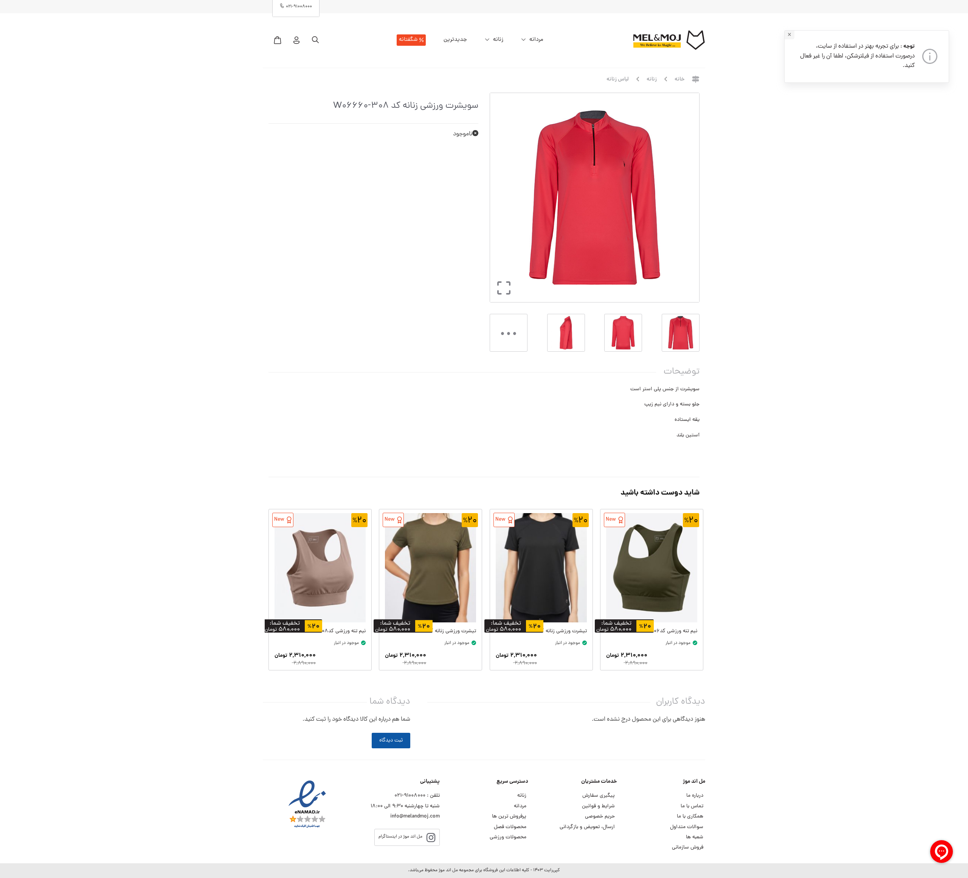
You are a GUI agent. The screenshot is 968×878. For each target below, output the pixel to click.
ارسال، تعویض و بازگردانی (587, 827)
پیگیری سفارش (598, 796)
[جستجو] (315, 40)
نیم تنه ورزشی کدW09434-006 (662, 631)
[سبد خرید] (277, 40)
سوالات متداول (686, 827)
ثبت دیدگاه (391, 741)
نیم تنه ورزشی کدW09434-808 (330, 631)
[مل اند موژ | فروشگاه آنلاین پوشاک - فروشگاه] (669, 40)
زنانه (498, 40)
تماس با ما (692, 806)
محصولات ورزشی (508, 837)
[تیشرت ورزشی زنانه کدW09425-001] (541, 567)
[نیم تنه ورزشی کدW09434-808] (320, 567)
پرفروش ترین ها (509, 817)
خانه (679, 79)
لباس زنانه (618, 79)
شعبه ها (694, 837)
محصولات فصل (510, 827)
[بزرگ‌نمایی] (502, 295)
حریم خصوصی (600, 817)
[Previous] (685, 198)
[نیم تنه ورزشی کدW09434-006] (651, 567)
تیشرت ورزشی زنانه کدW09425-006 (436, 631)
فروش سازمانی (687, 848)
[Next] (498, 198)
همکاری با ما (690, 817)
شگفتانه (408, 40)
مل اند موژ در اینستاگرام (400, 836)
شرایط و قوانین (598, 806)
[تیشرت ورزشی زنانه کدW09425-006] (430, 567)
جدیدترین (455, 40)
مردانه (536, 40)
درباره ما (694, 796)
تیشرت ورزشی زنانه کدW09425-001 (548, 631)
